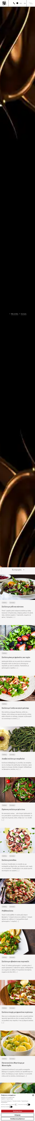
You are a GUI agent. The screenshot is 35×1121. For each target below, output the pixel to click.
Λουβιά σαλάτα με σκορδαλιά (13, 758)
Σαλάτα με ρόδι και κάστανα (12, 606)
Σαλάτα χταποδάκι (9, 860)
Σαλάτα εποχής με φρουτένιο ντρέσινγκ (17, 1012)
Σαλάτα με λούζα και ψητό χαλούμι (15, 708)
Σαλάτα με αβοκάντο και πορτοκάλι (15, 961)
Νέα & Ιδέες (14, 314)
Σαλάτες (4, 602)
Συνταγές (23, 314)
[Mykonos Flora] (4, 3)
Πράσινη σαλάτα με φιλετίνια (13, 809)
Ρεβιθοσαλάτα (7, 910)
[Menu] (31, 3)
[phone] (14, 3)
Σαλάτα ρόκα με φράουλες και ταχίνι (16, 657)
